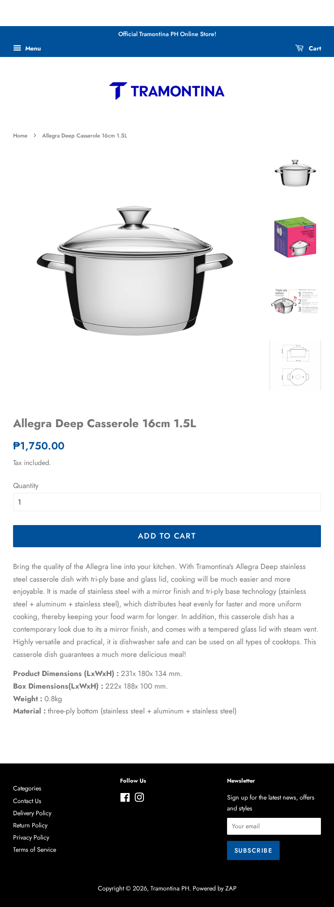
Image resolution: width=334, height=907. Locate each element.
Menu (32, 48)
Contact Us (27, 801)
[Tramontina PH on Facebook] (125, 799)
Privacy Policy (31, 837)
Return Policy (30, 825)
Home (20, 135)
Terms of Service (34, 849)
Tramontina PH (169, 888)
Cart (314, 48)
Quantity (25, 485)
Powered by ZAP (215, 888)
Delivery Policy (32, 813)
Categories (27, 788)
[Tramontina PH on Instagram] (139, 799)
